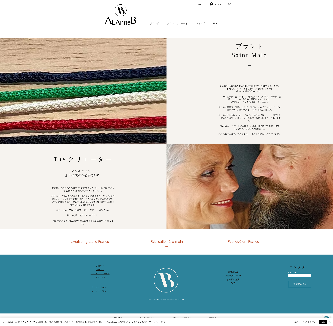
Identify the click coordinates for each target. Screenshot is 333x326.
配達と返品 (233, 271)
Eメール (292, 272)
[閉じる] (329, 322)
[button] (229, 4)
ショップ (100, 265)
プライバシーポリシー (158, 322)
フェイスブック (98, 287)
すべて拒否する (308, 322)
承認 (323, 322)
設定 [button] (296, 322)
